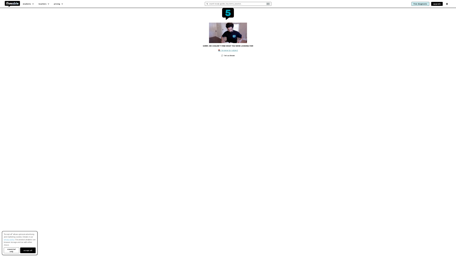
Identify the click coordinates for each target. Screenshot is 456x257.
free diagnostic (420, 4)
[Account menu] (447, 4)
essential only (11, 250)
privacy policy (9, 239)
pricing (57, 4)
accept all (28, 250)
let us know (228, 55)
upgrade (437, 4)
